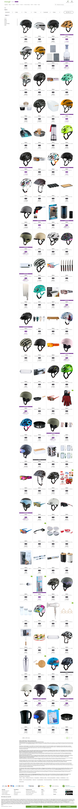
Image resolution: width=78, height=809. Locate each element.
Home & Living (6, 23)
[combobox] (64, 4)
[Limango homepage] (8, 1)
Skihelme (58, 777)
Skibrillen (22, 774)
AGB (14, 790)
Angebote (43, 790)
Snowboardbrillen (40, 779)
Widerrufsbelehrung (17, 792)
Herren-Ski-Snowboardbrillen (64, 779)
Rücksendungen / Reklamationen (31, 792)
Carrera (24, 751)
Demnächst (55, 792)
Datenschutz (16, 793)
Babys (42, 792)
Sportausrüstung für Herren (36, 774)
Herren (5, 22)
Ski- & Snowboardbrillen (27, 779)
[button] (71, 1)
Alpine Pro (34, 779)
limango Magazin (4, 793)
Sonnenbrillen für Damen (31, 743)
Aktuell (54, 790)
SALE (5, 24)
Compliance (16, 794)
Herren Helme (55, 779)
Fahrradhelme (36, 777)
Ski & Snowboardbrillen (51, 777)
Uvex (35, 755)
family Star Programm (5, 790)
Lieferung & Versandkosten (30, 790)
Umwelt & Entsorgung (29, 793)
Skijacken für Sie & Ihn (29, 777)
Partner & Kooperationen (6, 794)
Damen (5, 20)
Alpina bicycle (21, 781)
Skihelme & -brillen (43, 777)
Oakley (24, 777)
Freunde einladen (5, 792)
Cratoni (20, 777)
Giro (42, 758)
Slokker (39, 758)
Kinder (5, 19)
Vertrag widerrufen (29, 794)
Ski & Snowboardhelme (48, 779)
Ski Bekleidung (63, 777)
